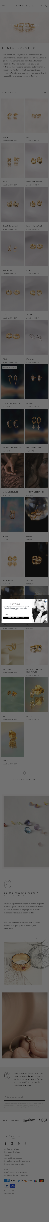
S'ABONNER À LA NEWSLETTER (16, 617)
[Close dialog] (46, 601)
